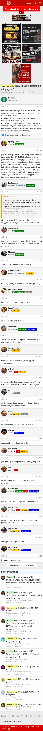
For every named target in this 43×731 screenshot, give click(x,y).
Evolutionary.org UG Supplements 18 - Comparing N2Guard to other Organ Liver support (20, 624)
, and (17, 135)
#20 (40, 556)
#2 (41, 150)
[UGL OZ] (11, 34)
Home (4, 729)
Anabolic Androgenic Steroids (23, 585)
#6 (41, 279)
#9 (41, 335)
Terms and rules (16, 727)
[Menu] (3, 3)
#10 (40, 357)
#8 (41, 317)
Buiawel (5, 92)
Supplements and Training (21, 613)
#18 (40, 516)
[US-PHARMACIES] (11, 53)
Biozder (8, 613)
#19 (40, 537)
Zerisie (8, 697)
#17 (40, 497)
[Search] (40, 3)
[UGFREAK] (31, 53)
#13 (40, 420)
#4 (41, 237)
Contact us (5, 727)
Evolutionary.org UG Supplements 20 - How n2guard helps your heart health (24, 595)
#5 (41, 261)
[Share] (37, 106)
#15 (40, 458)
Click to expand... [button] (22, 216)
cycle (24, 93)
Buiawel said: (7, 196)
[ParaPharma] (21, 73)
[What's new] (35, 3)
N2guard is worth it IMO (29, 704)
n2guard (31, 93)
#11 (40, 378)
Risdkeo (8, 684)
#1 (41, 107)
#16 (40, 476)
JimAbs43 (9, 585)
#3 (41, 192)
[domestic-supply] (31, 34)
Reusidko (9, 672)
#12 (40, 399)
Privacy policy (29, 727)
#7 (41, 298)
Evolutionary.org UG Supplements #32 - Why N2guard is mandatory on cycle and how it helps (23, 580)
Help (37, 727)
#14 (40, 439)
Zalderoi (9, 644)
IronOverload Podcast (20, 659)
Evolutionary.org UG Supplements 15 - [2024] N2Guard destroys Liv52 (22, 654)
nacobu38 (9, 707)
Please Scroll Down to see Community (22, 9)
